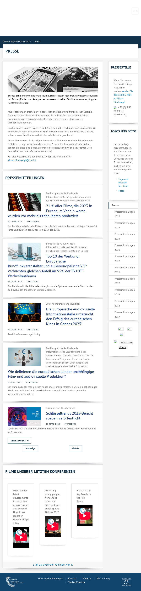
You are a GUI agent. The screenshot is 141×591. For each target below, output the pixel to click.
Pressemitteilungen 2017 (125, 314)
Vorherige (30, 448)
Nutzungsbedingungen (50, 578)
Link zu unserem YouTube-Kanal (53, 564)
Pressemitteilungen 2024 (125, 236)
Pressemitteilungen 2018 (125, 303)
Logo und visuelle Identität (123, 182)
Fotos (121, 190)
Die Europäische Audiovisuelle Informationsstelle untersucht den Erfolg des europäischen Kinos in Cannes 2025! (70, 316)
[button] (19, 441)
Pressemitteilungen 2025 (125, 225)
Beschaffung (103, 578)
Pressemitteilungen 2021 (125, 270)
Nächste (75, 448)
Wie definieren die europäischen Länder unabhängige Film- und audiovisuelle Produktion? (51, 374)
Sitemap (87, 578)
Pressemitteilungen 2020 (125, 281)
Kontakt (72, 578)
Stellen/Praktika (76, 582)
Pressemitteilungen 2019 (125, 292)
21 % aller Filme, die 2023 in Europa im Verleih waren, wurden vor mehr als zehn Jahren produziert (50, 210)
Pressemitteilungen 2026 (125, 214)
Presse (115, 205)
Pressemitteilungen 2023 (125, 247)
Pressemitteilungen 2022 (125, 259)
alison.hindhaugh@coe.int (22, 160)
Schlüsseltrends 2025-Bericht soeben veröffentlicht (69, 416)
